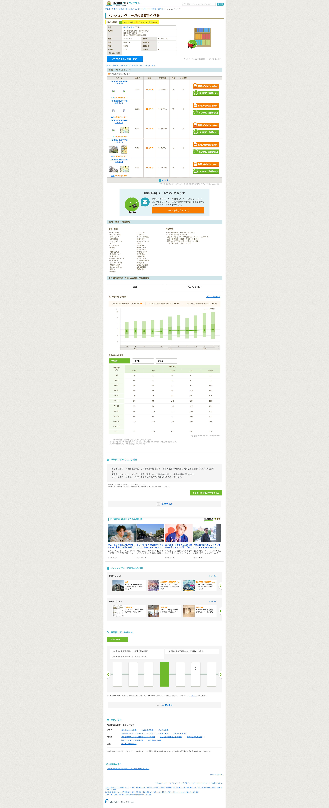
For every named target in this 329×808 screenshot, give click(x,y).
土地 (218, 787)
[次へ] (220, 586)
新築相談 (138, 792)
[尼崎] (133, 674)
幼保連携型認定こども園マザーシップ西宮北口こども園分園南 (144, 733)
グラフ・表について (213, 297)
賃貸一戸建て (160, 787)
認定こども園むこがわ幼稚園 (171, 737)
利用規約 (186, 783)
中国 (141, 794)
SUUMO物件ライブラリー (139, 9)
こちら (193, 696)
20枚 (113, 97)
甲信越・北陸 (123, 794)
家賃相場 (169, 787)
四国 (137, 794)
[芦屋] (211, 674)
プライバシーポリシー (201, 783)
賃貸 (150, 22)
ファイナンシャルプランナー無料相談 (186, 792)
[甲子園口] (164, 674)
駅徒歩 (160, 361)
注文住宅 (108, 792)
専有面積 (114, 361)
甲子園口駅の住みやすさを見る (206, 493)
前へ (109, 675)
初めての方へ (162, 783)
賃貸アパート (151, 787)
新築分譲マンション (179, 787)
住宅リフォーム (117, 792)
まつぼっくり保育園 (128, 730)
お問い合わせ (217, 783)
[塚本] (117, 674)
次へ (220, 675)
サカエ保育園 (163, 730)
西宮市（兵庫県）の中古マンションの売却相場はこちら (128, 769)
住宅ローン (157, 792)
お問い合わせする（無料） (206, 86)
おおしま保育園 (147, 730)
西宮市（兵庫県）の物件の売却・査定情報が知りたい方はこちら (131, 65)
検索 (221, 4)
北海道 (107, 794)
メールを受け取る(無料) (178, 210)
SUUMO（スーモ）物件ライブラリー (122, 3)
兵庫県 (153, 9)
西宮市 (160, 9)
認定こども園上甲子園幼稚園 (132, 740)
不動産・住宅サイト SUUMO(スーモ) (117, 787)
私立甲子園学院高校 (128, 744)
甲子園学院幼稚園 (155, 740)
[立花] (148, 674)
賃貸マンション (141, 787)
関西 (133, 794)
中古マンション (192, 787)
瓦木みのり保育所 (180, 733)
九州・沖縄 (147, 794)
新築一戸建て (202, 787)
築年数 (137, 361)
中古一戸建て (211, 787)
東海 (129, 794)
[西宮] (180, 674)
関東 (116, 794)
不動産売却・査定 (129, 792)
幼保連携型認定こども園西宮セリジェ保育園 (138, 737)
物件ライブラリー (167, 792)
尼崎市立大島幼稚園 (194, 737)
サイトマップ (175, 783)
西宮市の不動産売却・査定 (124, 59)
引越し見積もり (147, 792)
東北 (112, 794)
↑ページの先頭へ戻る (217, 774)
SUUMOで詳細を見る (206, 93)
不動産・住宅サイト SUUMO (116, 9)
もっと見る (213, 576)
